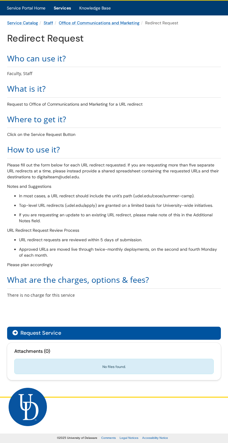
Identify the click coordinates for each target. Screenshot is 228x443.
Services (62, 8)
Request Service (40, 332)
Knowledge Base (95, 8)
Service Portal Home (26, 8)
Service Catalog (22, 23)
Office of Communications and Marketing (99, 23)
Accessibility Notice (155, 437)
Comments (108, 437)
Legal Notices (129, 437)
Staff (48, 23)
